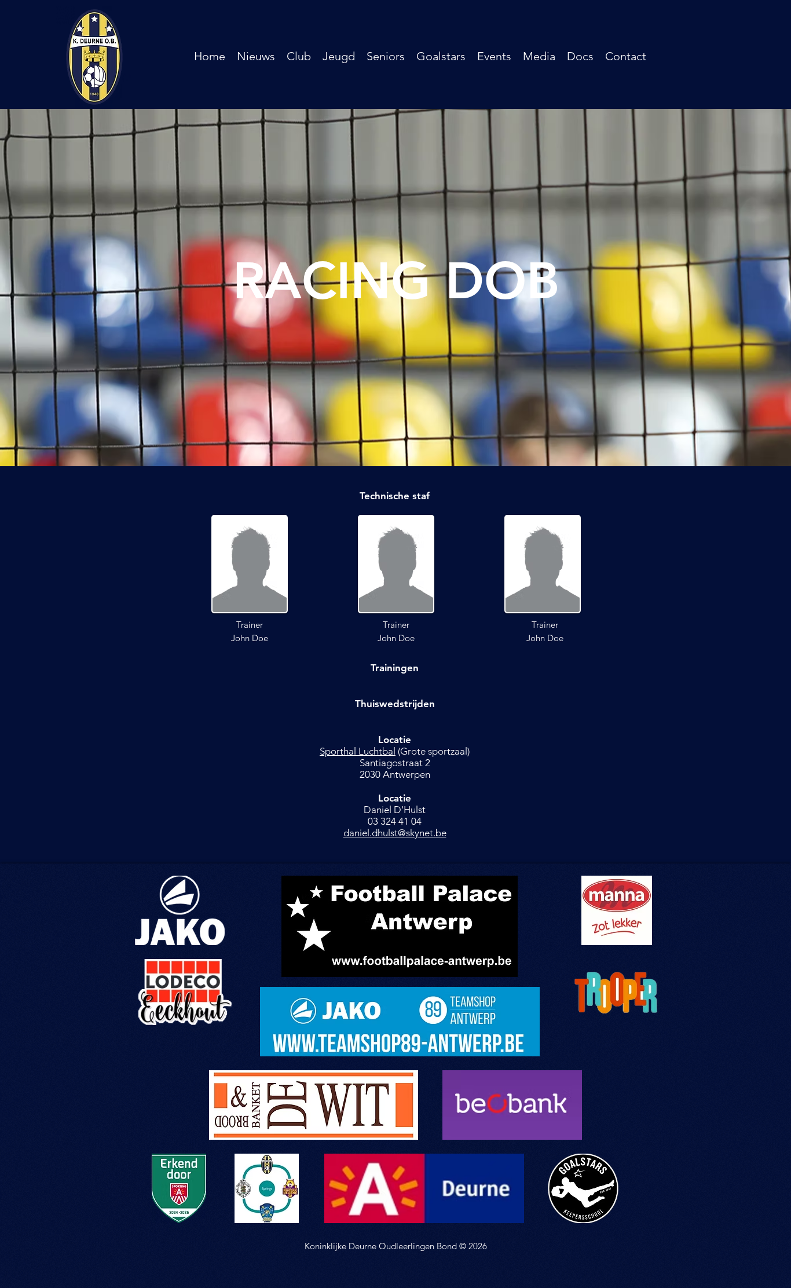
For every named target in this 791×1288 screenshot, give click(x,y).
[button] (299, 56)
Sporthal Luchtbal (357, 751)
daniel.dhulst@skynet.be (394, 833)
